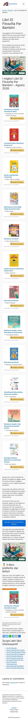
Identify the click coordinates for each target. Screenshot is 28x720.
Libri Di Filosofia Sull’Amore (15, 668)
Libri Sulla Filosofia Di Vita (14, 660)
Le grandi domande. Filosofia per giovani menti (14, 144)
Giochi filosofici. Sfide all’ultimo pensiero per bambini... (13, 393)
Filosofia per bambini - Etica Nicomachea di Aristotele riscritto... (12, 426)
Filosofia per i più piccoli (11, 238)
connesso (13, 682)
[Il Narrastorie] (10, 4)
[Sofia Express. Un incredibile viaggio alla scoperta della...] (14, 198)
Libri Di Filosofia (11, 648)
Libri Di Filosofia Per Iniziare (15, 650)
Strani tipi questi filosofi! (11, 362)
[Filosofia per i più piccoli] (14, 230)
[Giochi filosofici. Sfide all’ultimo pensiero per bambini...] (14, 384)
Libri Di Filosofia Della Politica (16, 652)
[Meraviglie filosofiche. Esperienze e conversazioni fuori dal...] (14, 449)
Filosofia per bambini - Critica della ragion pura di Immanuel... (13, 331)
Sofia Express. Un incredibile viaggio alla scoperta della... (12, 208)
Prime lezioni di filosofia (11, 300)
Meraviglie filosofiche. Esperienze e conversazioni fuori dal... (12, 460)
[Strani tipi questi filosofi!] (14, 354)
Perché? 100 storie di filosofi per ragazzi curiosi (14, 269)
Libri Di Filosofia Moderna (14, 656)
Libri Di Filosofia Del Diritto (15, 666)
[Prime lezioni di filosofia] (14, 292)
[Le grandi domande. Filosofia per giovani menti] (14, 135)
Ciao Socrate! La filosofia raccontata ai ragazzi (11, 110)
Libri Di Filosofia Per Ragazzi (15, 654)
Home (4, 10)
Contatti (14, 708)
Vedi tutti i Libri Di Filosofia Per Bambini (14, 523)
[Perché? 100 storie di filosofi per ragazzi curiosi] (14, 260)
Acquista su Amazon (18, 118)
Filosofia (10, 10)
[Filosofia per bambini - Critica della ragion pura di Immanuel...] (14, 322)
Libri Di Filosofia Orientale (14, 658)
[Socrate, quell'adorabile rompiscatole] (14, 166)
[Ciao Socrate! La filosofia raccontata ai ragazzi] (14, 101)
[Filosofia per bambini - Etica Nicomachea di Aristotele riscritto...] (14, 415)
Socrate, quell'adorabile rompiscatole (11, 176)
